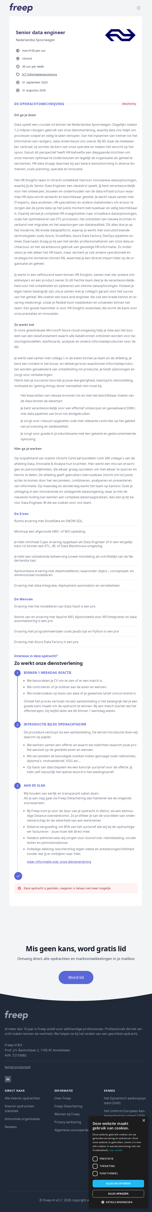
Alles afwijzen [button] (118, 1193)
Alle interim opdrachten (22, 1098)
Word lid (76, 977)
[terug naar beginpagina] (76, 1015)
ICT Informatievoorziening (39, 74)
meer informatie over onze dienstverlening (59, 862)
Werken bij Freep (67, 1114)
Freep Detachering (68, 1106)
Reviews (11, 1127)
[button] (118, 1202)
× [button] (143, 1120)
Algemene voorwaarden (72, 1130)
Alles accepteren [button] (118, 1183)
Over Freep (62, 1098)
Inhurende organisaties (22, 1119)
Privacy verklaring (67, 1122)
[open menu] (138, 8)
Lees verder (116, 1150)
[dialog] (118, 1162)
